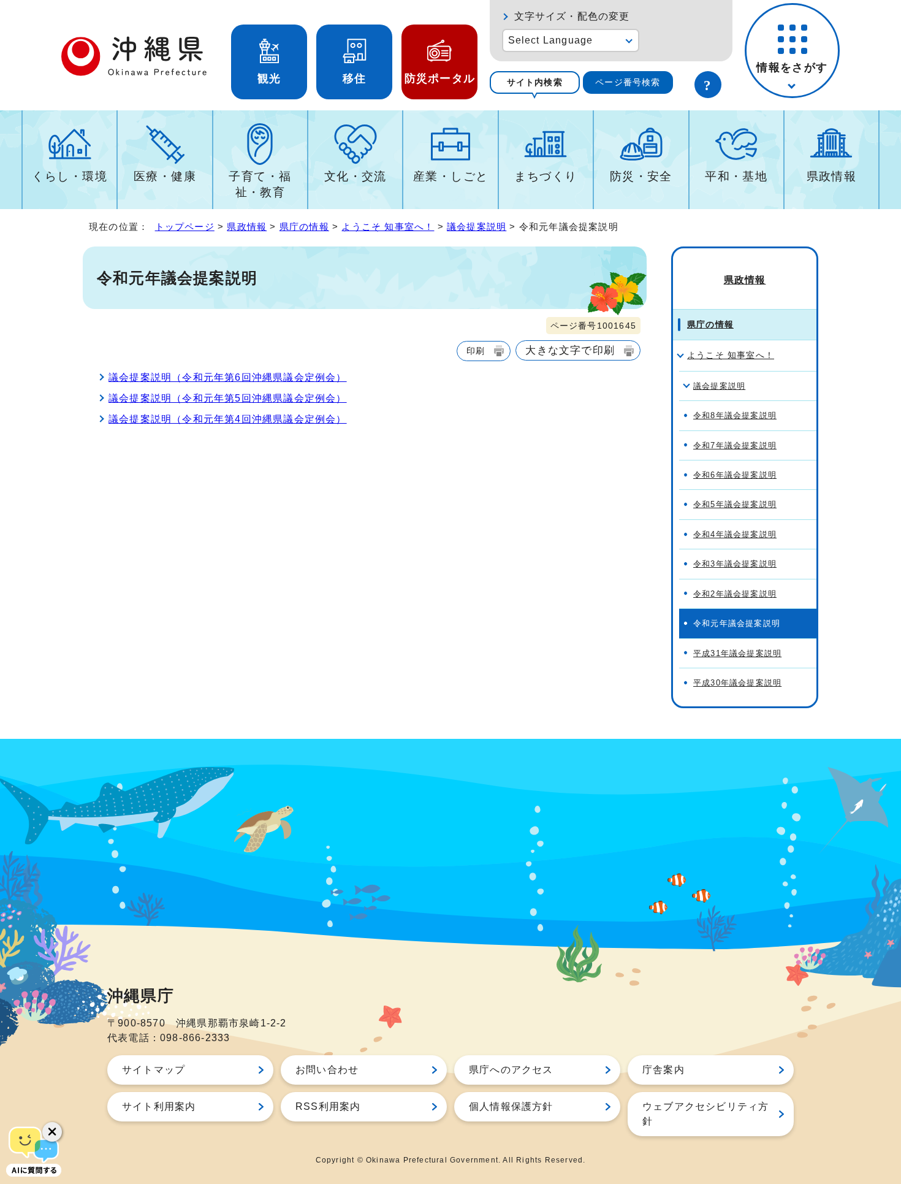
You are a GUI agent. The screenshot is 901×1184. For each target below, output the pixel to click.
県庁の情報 (304, 226)
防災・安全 (641, 176)
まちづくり (545, 176)
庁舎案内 (663, 1069)
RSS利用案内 (327, 1106)
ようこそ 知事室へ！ (387, 226)
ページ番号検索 (627, 82)
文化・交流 (355, 176)
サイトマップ (153, 1069)
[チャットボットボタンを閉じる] (52, 1132)
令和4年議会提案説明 (735, 534)
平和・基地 (736, 176)
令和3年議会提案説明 (735, 563)
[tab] (535, 82)
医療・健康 (165, 176)
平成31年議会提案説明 (737, 653)
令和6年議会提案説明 (735, 474)
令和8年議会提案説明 (735, 415)
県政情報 (832, 176)
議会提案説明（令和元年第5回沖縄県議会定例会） (227, 398)
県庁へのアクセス (511, 1069)
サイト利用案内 (159, 1106)
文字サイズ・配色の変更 (572, 16)
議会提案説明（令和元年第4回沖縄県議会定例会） (227, 419)
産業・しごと (451, 176)
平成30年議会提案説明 (737, 682)
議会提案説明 (476, 226)
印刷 (475, 351)
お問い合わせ (327, 1069)
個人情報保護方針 (511, 1106)
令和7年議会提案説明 (735, 445)
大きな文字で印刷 (570, 350)
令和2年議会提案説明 (735, 593)
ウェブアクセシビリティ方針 (705, 1113)
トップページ (185, 226)
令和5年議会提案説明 (735, 504)
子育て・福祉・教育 (260, 184)
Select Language (550, 40)
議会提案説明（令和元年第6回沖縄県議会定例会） (227, 377)
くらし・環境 (69, 176)
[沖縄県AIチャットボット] (33, 1150)
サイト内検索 (535, 82)
